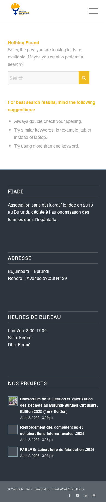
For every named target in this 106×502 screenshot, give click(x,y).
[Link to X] (78, 495)
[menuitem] (90, 11)
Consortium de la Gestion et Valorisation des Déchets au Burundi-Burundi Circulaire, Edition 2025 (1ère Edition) (59, 405)
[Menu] (90, 11)
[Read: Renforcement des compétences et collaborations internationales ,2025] (13, 429)
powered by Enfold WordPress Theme (60, 489)
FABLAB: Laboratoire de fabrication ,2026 (57, 449)
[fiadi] (44, 11)
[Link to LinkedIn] (86, 495)
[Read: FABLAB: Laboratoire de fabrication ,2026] (13, 452)
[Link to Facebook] (70, 495)
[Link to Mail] (94, 495)
